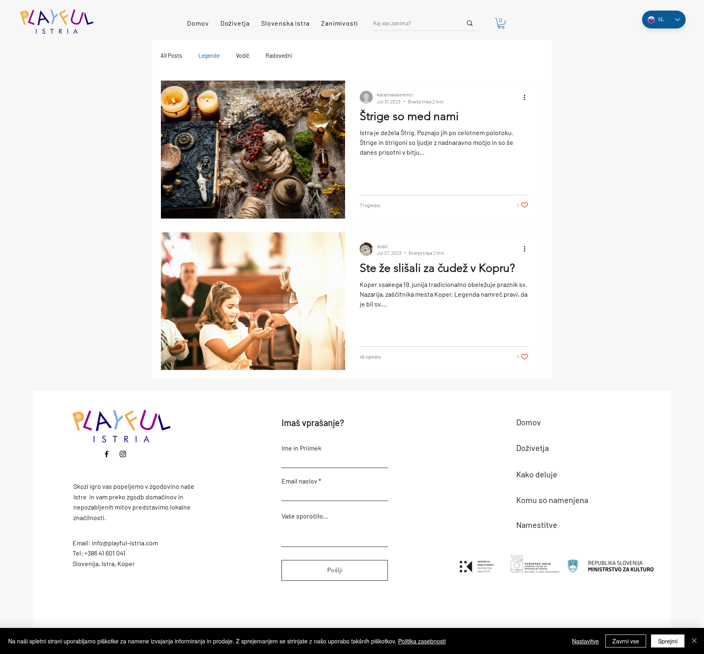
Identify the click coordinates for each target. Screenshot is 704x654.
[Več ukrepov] (527, 97)
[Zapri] (694, 640)
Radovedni (279, 55)
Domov (528, 422)
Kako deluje (536, 474)
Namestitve (536, 524)
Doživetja (532, 448)
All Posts (171, 55)
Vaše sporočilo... (305, 516)
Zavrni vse (625, 641)
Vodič (242, 55)
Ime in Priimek (301, 448)
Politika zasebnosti (422, 641)
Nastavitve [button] (585, 641)
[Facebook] (106, 454)
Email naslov (299, 481)
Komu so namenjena (552, 500)
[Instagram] (123, 454)
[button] (501, 23)
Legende (209, 55)
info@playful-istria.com (125, 543)
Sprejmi (668, 641)
